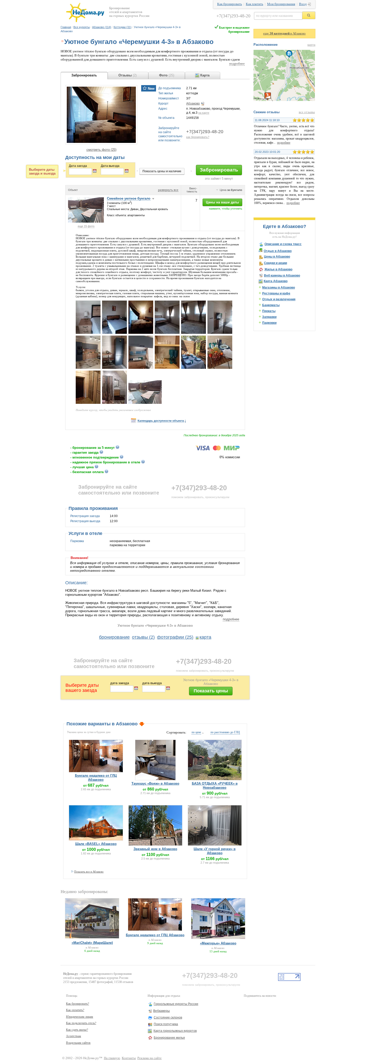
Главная (66, 27)
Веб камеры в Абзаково (282, 275)
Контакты (129, 1058)
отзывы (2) (143, 637)
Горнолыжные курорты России (176, 1004)
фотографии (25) (175, 637)
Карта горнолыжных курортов (175, 1031)
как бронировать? (197, 137)
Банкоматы (271, 305)
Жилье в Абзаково (278, 269)
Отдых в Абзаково (278, 251)
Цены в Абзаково (277, 256)
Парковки (269, 323)
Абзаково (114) (101, 27)
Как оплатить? (75, 1010)
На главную (112, 1058)
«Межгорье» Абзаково (218, 943)
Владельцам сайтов (78, 1043)
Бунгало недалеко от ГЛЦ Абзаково (96, 778)
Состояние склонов (168, 1017)
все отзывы (307, 112)
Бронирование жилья (169, 1037)
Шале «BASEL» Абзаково (96, 844)
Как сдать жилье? (77, 1030)
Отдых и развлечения (278, 299)
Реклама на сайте (149, 1058)
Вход (303, 4)
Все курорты (81, 27)
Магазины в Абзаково (278, 287)
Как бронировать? (77, 1003)
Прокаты (268, 311)
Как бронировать (229, 4)
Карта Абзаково (275, 281)
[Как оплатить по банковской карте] (217, 449)
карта (205, 637)
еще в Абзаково (284, 33)
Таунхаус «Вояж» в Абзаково (155, 783)
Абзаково (193, 103)
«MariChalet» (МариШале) (92, 943)
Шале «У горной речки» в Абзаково (215, 851)
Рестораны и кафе (276, 293)
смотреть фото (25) (101, 150)
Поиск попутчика (166, 1024)
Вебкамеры (161, 1011)
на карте (203, 112)
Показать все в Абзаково (89, 871)
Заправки (269, 317)
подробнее (237, 63)
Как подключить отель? (81, 1023)
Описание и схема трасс (283, 244)
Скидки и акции (275, 263)
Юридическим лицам (79, 1017)
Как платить (254, 4)
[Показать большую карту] (284, 100)
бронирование (114, 637)
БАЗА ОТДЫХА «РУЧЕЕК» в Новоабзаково (215, 786)
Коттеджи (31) (122, 27)
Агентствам (73, 1036)
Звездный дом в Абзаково (155, 849)
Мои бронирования (281, 4)
